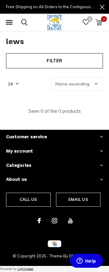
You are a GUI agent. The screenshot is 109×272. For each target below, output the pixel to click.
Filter (54, 61)
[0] (98, 22)
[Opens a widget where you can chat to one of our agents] (86, 261)
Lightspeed (25, 269)
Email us (78, 199)
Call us (28, 199)
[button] (9, 22)
